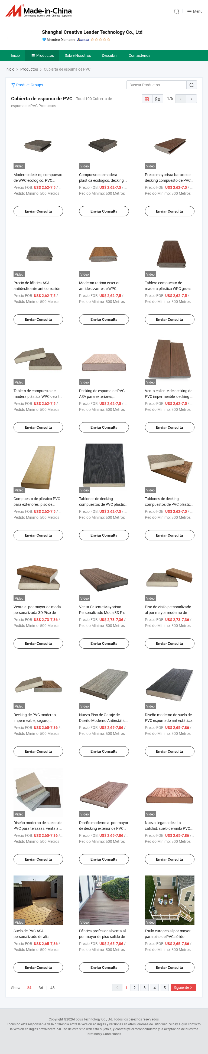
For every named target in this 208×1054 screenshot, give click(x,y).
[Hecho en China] (39, 10)
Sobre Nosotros (78, 55)
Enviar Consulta (38, 211)
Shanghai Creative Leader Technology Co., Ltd (92, 32)
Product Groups (29, 84)
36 (41, 987)
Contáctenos (139, 55)
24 (29, 988)
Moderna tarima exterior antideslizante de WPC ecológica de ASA (99, 288)
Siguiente (181, 987)
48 (52, 987)
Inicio (15, 55)
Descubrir (110, 55)
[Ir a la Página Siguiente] (191, 99)
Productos (45, 55)
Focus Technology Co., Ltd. (93, 1019)
